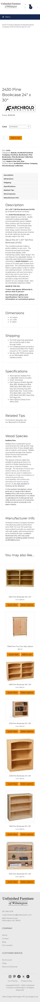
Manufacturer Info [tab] (11, 198)
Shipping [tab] (7, 183)
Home (4, 25)
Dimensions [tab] (8, 179)
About (4, 935)
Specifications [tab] (9, 186)
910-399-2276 (7, 911)
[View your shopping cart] (30, 5)
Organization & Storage (11, 159)
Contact (5, 939)
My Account (7, 960)
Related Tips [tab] (9, 190)
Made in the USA (13, 161)
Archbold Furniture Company (25, 163)
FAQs (4, 963)
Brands (17, 25)
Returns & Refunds (9, 967)
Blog (4, 942)
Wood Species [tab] (9, 194)
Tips (9, 422)
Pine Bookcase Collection (22, 157)
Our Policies (12, 981)
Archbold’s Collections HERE (20, 283)
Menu (7, 17)
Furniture (11, 25)
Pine (22, 161)
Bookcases (23, 155)
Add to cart (15, 138)
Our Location (7, 945)
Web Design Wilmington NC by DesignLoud (20, 997)
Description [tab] (8, 175)
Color (4, 127)
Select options (27, 605)
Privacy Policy (26, 981)
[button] (10, 977)
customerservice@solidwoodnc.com (17, 915)
